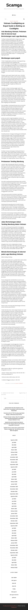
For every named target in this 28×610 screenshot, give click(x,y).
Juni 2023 (14, 530)
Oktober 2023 (14, 520)
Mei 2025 (14, 474)
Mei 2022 (14, 560)
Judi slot (14, 597)
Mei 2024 (14, 503)
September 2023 (14, 523)
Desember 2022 (14, 545)
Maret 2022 (14, 565)
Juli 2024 (14, 498)
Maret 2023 (14, 538)
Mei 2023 (14, 533)
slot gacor (14, 580)
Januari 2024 (14, 513)
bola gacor (14, 591)
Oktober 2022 (14, 550)
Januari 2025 (14, 484)
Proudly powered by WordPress (10, 605)
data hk (14, 583)
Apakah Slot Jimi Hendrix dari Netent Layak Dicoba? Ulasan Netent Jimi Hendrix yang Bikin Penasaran (14, 424)
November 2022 (14, 547)
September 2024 (14, 494)
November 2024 (14, 489)
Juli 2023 (14, 528)
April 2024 (14, 506)
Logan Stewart (19, 383)
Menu (14, 15)
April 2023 (14, 535)
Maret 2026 (14, 449)
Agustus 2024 (14, 496)
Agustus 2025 (14, 467)
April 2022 (14, 562)
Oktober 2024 (14, 491)
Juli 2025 (14, 469)
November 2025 (14, 459)
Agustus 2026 (14, 440)
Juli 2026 (14, 442)
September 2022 (14, 552)
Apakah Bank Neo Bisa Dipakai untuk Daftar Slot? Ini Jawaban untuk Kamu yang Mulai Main (14, 409)
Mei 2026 (14, 445)
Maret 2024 (14, 508)
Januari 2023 (14, 543)
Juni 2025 (14, 471)
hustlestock (13, 607)
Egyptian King (22, 393)
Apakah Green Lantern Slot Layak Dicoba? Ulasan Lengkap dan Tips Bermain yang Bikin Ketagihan (14, 429)
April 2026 (14, 447)
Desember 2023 (14, 516)
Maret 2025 (14, 479)
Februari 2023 (14, 540)
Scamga (14, 5)
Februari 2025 (14, 481)
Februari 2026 (14, 452)
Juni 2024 (14, 501)
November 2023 (14, 518)
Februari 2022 (14, 567)
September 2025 (14, 464)
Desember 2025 (14, 457)
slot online (14, 577)
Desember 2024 (14, 486)
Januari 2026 (14, 454)
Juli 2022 (14, 557)
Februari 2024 (14, 511)
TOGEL (14, 589)
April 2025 (14, 476)
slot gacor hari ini (14, 594)
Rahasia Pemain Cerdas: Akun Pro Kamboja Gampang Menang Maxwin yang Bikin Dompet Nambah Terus (14, 418)
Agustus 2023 (14, 525)
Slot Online (14, 21)
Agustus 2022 (14, 555)
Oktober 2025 (14, 462)
